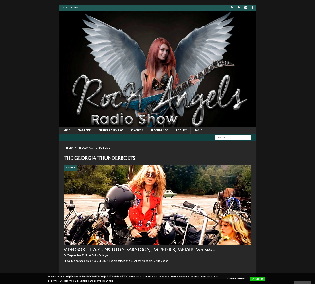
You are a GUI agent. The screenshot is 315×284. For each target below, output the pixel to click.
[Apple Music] (239, 8)
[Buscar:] (233, 137)
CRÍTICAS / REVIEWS (111, 130)
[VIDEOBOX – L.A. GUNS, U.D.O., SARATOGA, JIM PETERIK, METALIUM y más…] (157, 205)
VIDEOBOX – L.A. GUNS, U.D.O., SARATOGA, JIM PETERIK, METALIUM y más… (139, 249)
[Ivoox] (232, 8)
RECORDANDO (159, 130)
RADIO (198, 130)
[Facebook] (225, 8)
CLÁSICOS (137, 130)
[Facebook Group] (253, 8)
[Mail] (246, 8)
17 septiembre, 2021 (77, 255)
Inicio (66, 130)
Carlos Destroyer (100, 255)
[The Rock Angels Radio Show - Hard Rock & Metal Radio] (157, 124)
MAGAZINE (84, 130)
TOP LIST (181, 130)
